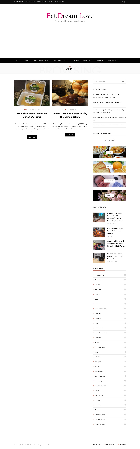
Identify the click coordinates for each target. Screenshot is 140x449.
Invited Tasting (100, 347)
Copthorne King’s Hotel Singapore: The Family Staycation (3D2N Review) (116, 243)
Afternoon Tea (99, 275)
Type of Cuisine (100, 414)
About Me (100, 60)
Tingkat (97, 405)
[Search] (123, 60)
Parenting (98, 381)
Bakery (97, 285)
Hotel (97, 342)
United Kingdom (100, 424)
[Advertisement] (70, 43)
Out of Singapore (100, 376)
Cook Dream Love (41, 60)
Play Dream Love (60, 60)
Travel (76, 60)
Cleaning (98, 304)
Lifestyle (86, 60)
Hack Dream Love (101, 333)
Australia (98, 280)
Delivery (97, 313)
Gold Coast (98, 328)
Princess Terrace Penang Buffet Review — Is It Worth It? (44, 1)
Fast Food (98, 318)
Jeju (96, 352)
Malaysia (98, 362)
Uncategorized (100, 419)
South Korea (99, 395)
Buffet (97, 299)
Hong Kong (98, 337)
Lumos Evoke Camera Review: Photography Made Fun (115, 256)
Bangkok (98, 289)
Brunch (97, 294)
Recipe (97, 390)
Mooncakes (99, 371)
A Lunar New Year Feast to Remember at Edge (108, 125)
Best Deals (112, 60)
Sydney (97, 400)
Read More (31, 137)
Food (26, 60)
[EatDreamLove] (70, 16)
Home (17, 60)
